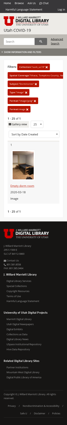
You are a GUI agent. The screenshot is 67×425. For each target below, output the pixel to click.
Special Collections (17, 286)
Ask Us (32, 3)
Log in (61, 9)
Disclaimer (39, 413)
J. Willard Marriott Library (17, 246)
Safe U (23, 413)
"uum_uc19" (32, 67)
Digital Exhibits (15, 329)
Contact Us (12, 260)
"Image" (17, 92)
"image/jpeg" (22, 100)
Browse (19, 3)
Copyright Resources (18, 291)
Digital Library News (17, 339)
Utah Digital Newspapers (20, 324)
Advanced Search (57, 41)
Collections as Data (17, 334)
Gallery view (19, 124)
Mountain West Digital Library (23, 372)
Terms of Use (14, 296)
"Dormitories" (22, 83)
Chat (45, 3)
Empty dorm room (22, 186)
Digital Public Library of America (24, 377)
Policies (56, 413)
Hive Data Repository (18, 349)
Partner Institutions (17, 367)
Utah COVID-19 (17, 30)
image (18, 109)
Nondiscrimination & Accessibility (41, 406)
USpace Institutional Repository (24, 344)
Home (7, 3)
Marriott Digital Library (19, 319)
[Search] (41, 41)
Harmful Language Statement (24, 9)
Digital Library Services (19, 281)
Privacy (12, 406)
